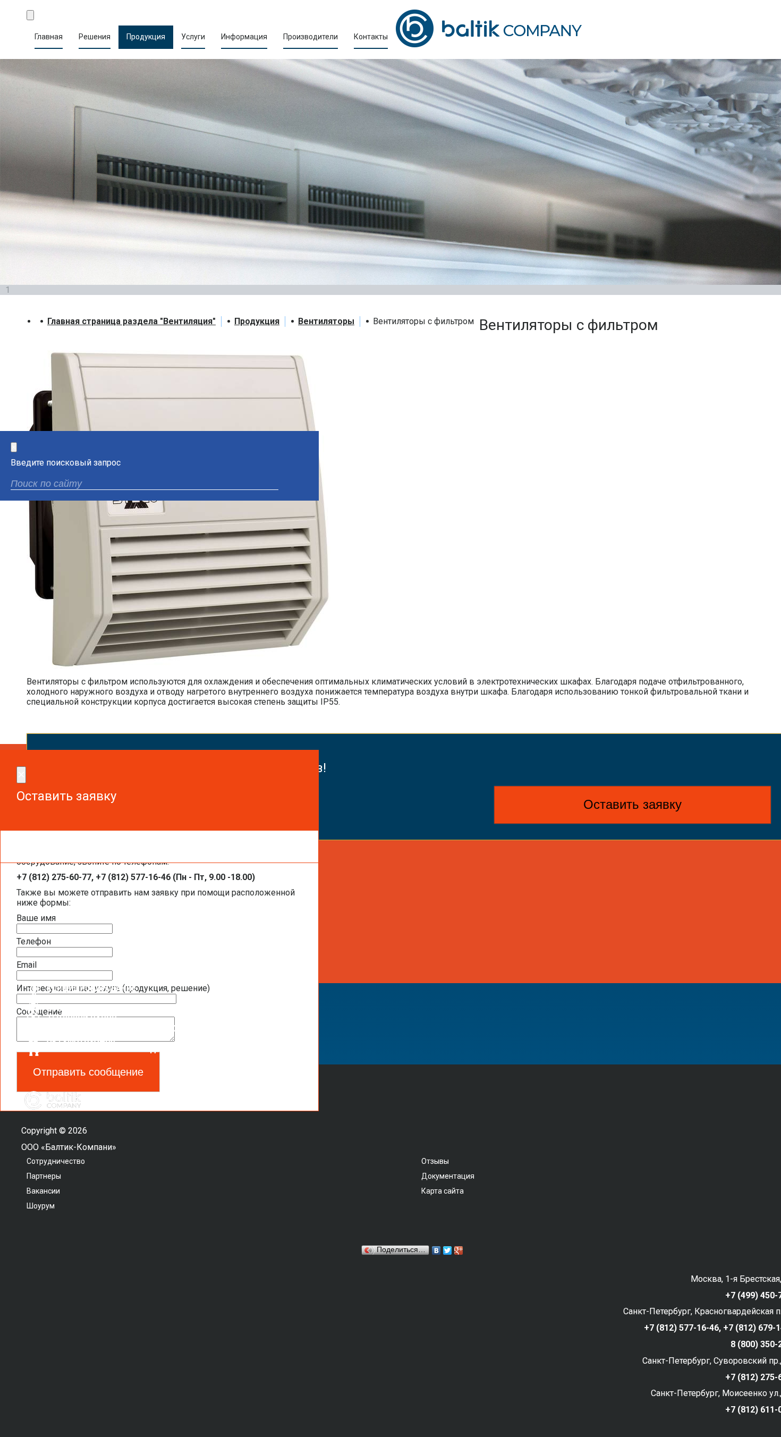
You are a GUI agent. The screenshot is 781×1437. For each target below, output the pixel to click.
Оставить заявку (632, 804)
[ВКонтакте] (436, 1250)
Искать (301, 485)
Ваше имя (36, 918)
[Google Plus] (458, 1250)
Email (26, 965)
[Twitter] (447, 1250)
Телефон (33, 941)
